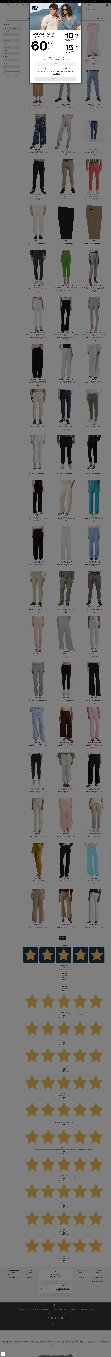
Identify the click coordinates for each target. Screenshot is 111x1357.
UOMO (67, 68)
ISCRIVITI (55, 78)
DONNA (46, 68)
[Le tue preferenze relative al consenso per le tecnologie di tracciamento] (3, 1354)
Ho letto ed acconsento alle (56, 73)
